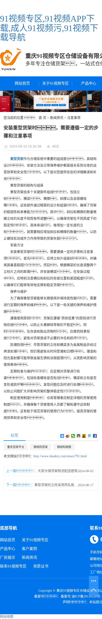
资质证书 (40, 566)
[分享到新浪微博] (68, 436)
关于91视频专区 (55, 83)
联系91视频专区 (13, 566)
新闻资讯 (56, 118)
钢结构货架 (40, 447)
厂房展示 (7, 557)
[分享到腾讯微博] (90, 436)
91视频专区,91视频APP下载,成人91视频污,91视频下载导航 (49, 28)
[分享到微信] (73, 436)
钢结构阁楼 (64, 447)
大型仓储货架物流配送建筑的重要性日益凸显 (60, 471)
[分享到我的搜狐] (84, 436)
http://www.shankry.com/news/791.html (60, 456)
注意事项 (73, 118)
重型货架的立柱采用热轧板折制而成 (56, 485)
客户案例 (29, 549)
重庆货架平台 (15, 447)
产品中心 (7, 549)
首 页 (42, 118)
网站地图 (6, 616)
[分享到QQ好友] (79, 436)
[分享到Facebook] (95, 436)
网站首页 (22, 83)
